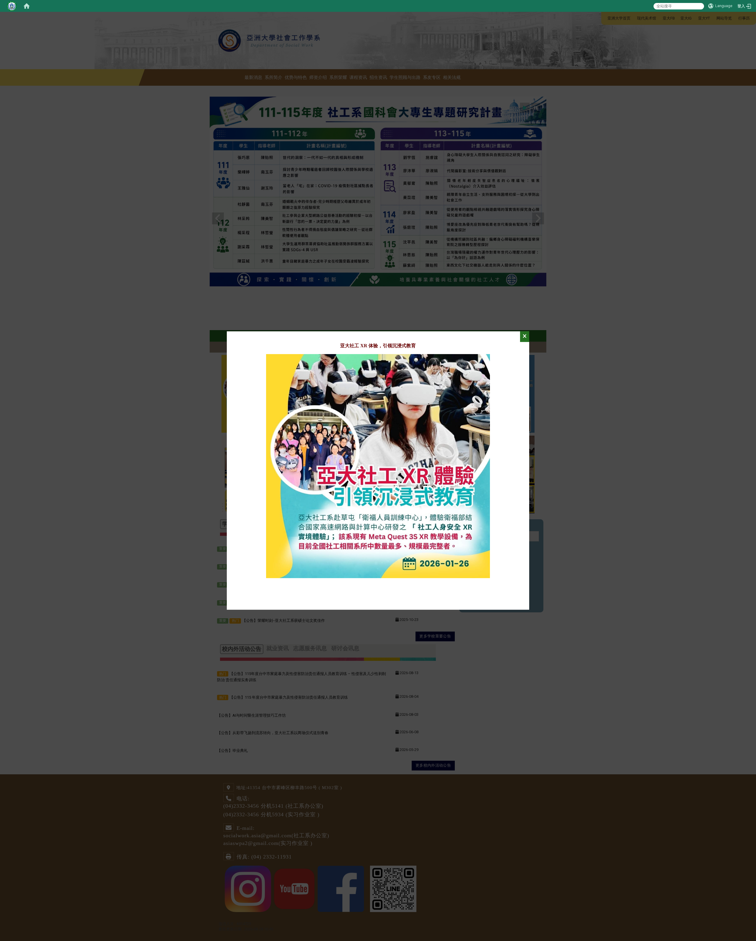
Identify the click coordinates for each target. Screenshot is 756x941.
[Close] (524, 336)
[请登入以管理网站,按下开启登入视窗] (11, 6)
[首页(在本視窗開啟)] (26, 6)
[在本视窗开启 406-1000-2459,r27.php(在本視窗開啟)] (378, 465)
